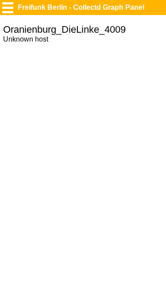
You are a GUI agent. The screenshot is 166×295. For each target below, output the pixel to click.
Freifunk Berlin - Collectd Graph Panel (81, 7)
